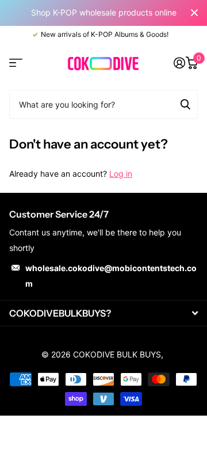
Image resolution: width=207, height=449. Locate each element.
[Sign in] (179, 63)
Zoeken (185, 104)
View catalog (15, 63)
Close (194, 13)
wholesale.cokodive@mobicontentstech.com (111, 275)
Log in (120, 173)
